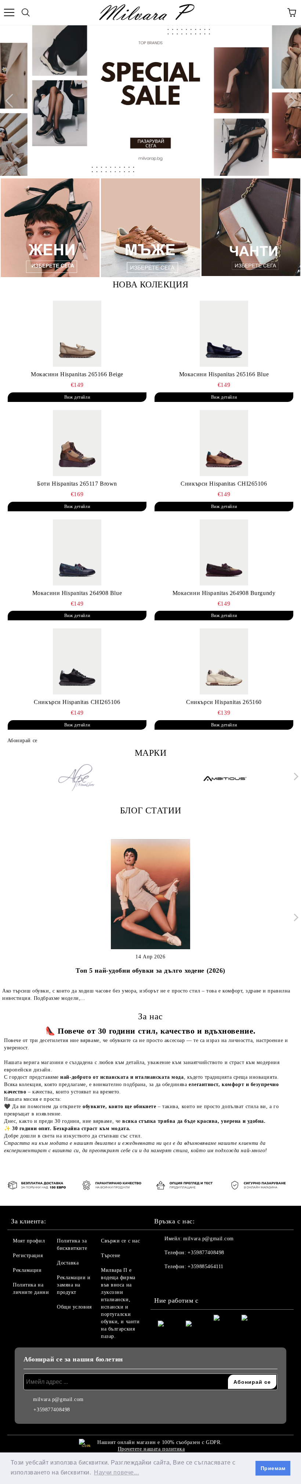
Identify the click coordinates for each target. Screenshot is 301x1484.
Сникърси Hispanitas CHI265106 (224, 483)
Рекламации (27, 1270)
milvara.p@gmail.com (208, 1238)
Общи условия (74, 1307)
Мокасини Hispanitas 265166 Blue (224, 374)
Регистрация (28, 1255)
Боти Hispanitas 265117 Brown (77, 483)
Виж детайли (77, 397)
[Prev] (12, 101)
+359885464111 (205, 1266)
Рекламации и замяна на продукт (74, 1285)
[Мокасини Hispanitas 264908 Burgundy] (224, 552)
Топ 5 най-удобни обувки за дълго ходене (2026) (150, 970)
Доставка (68, 1263)
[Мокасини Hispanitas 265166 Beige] (77, 334)
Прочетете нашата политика (151, 1449)
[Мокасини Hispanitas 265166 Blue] (224, 334)
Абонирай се (22, 740)
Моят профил (29, 1241)
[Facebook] (164, 1281)
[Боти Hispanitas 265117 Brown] (77, 443)
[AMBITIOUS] (225, 778)
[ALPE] (76, 778)
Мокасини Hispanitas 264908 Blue (77, 593)
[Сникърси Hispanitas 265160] (224, 661)
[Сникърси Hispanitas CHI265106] (224, 443)
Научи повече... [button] (116, 1472)
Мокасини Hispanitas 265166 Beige (77, 374)
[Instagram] (180, 1281)
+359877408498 (206, 1252)
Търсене (110, 1255)
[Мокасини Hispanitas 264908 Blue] (77, 552)
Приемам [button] (273, 1468)
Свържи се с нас (120, 1241)
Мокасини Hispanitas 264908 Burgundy (224, 593)
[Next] (288, 101)
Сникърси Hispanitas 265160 (224, 702)
